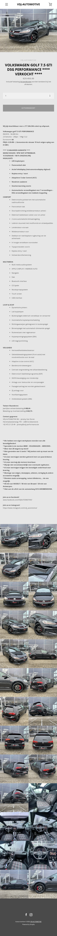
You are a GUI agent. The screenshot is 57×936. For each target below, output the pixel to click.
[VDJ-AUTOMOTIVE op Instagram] (31, 914)
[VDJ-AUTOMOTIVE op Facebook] (26, 914)
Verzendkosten (26, 81)
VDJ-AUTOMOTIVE (28, 4)
